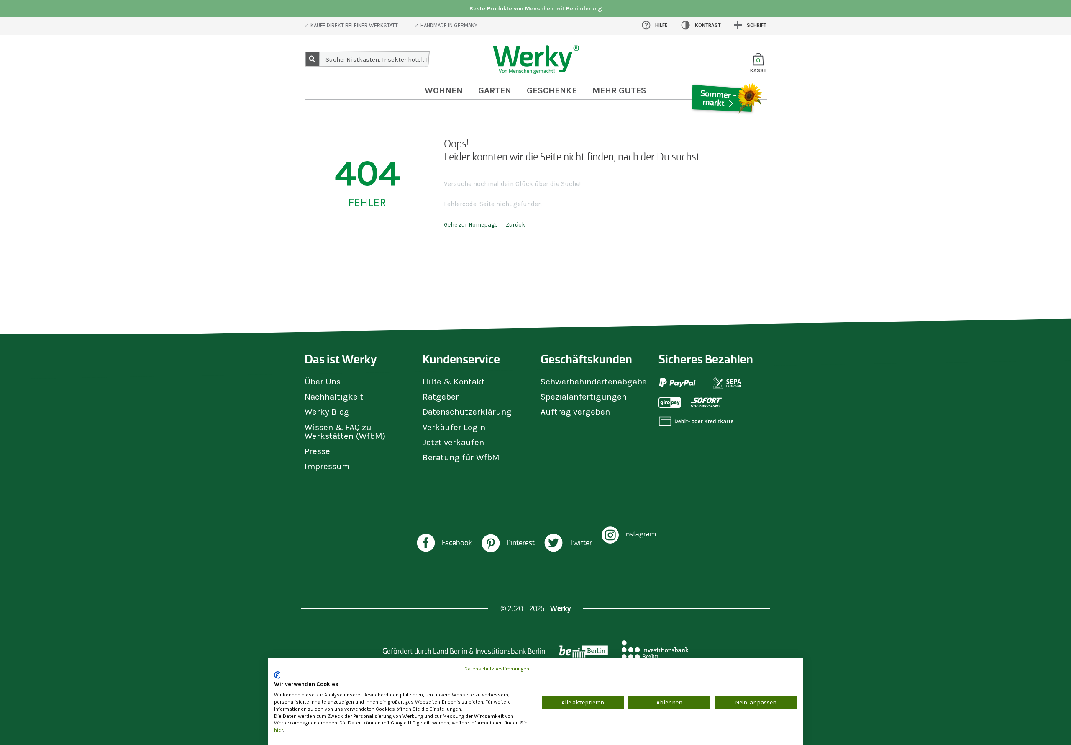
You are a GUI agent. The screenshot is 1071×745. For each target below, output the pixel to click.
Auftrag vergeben (575, 412)
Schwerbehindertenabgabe (594, 381)
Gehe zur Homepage (470, 224)
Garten (494, 90)
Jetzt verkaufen (453, 442)
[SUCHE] (312, 59)
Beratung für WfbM (461, 457)
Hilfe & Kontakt (454, 381)
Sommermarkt (726, 123)
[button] (443, 543)
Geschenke (552, 90)
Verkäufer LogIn (454, 427)
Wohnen (444, 90)
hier (278, 730)
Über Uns (323, 381)
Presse (317, 451)
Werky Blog (327, 412)
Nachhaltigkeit (334, 397)
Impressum (327, 466)
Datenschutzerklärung (467, 412)
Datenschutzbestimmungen (496, 669)
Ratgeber (441, 397)
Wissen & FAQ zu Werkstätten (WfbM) (345, 431)
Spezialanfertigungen (584, 397)
